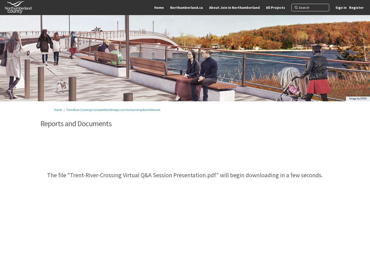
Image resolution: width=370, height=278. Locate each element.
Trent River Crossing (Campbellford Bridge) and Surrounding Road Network (113, 110)
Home (58, 110)
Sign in (341, 7)
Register (356, 7)
